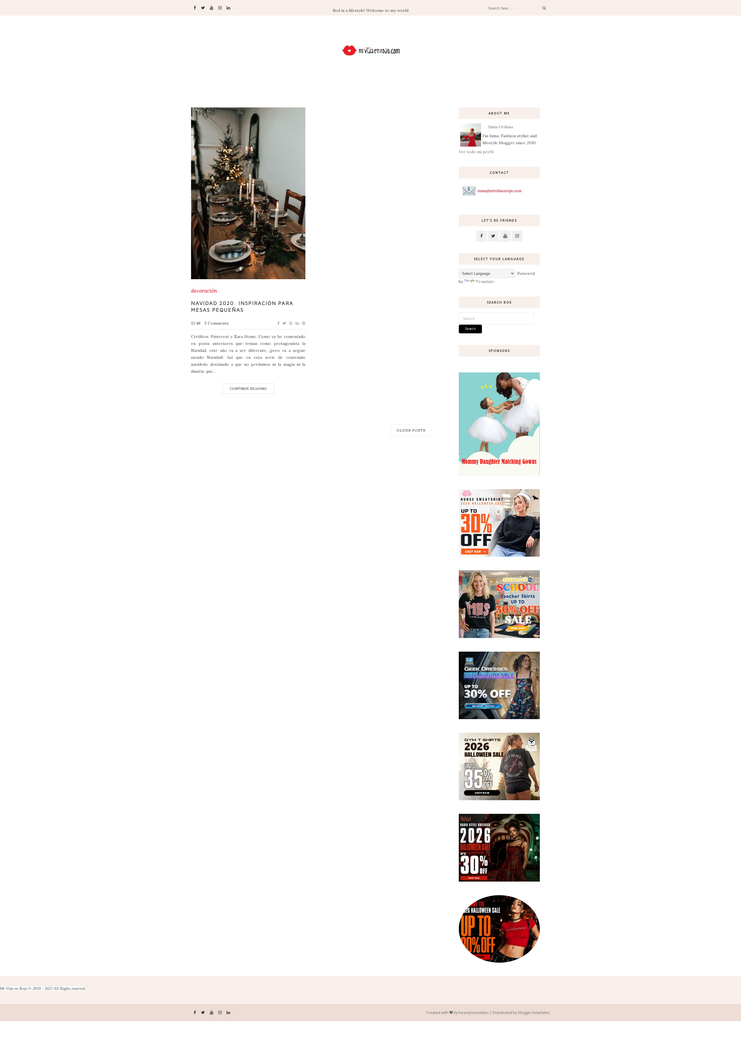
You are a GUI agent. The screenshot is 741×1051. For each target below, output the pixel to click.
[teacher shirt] (499, 636)
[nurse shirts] (499, 555)
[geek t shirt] (499, 717)
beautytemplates (474, 1012)
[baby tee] (499, 961)
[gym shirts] (499, 798)
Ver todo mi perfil (476, 151)
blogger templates (534, 1012)
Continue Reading (248, 388)
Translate (485, 281)
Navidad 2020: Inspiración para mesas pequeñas (242, 306)
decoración (204, 291)
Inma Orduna (500, 126)
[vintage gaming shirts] (499, 880)
